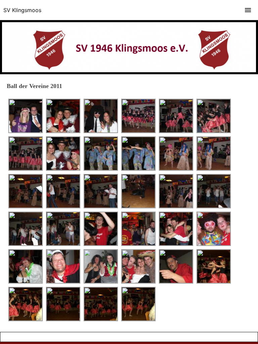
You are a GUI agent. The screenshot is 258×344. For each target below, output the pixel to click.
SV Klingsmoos (22, 10)
